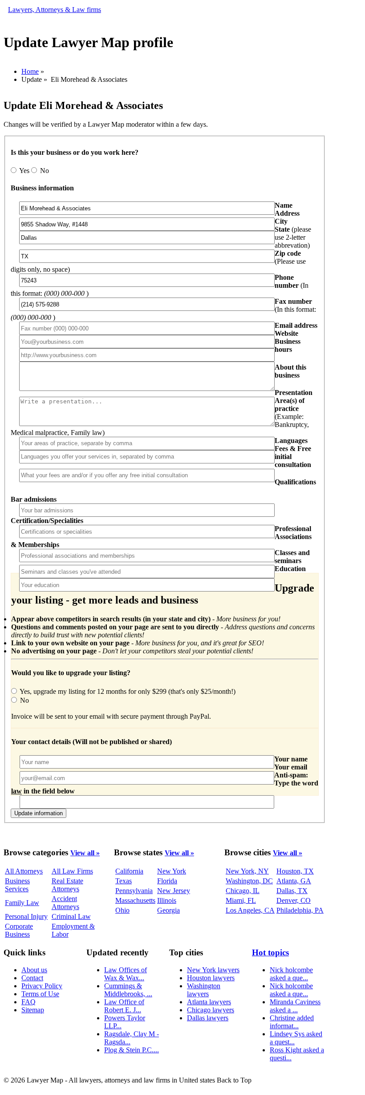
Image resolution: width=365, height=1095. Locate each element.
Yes (24, 170)
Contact (32, 978)
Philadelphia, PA (300, 910)
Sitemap (32, 1010)
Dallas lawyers (207, 1018)
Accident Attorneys (65, 902)
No (43, 170)
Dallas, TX (292, 890)
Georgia (168, 910)
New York (171, 871)
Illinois (166, 900)
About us (34, 970)
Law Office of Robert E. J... (124, 1006)
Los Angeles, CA (250, 910)
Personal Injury (26, 916)
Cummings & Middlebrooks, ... (128, 990)
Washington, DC (249, 881)
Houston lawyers (211, 978)
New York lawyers (213, 970)
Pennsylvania (134, 890)
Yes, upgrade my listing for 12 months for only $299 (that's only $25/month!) (126, 691)
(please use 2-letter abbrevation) (293, 237)
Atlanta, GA (293, 881)
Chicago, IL (243, 890)
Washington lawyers (203, 990)
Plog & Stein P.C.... (131, 1050)
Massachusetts (135, 900)
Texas (123, 881)
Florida (167, 881)
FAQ (28, 1002)
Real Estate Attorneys (67, 885)
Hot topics (270, 952)
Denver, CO (293, 900)
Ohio (122, 910)
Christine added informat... (292, 1022)
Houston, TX (295, 871)
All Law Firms (72, 871)
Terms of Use (40, 994)
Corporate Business (19, 930)
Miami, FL (241, 900)
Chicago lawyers (210, 1010)
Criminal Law (71, 916)
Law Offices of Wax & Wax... (125, 974)
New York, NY (247, 871)
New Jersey (173, 890)
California (129, 871)
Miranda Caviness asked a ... (295, 1006)
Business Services (17, 885)
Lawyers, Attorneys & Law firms (54, 9)
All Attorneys (24, 871)
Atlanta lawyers (209, 1002)
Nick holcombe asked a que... (291, 974)
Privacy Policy (41, 986)
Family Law (22, 902)
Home (30, 71)
